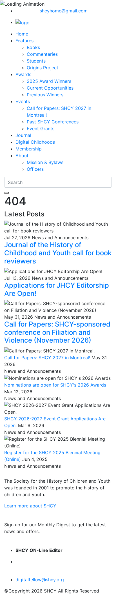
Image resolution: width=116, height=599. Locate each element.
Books (33, 47)
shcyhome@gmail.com (64, 11)
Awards (23, 74)
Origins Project (42, 67)
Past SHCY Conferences (53, 122)
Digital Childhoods (35, 142)
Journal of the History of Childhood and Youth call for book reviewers (57, 253)
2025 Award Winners (49, 81)
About (21, 155)
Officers (35, 169)
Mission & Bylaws (45, 162)
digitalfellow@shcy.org (39, 579)
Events (22, 101)
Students (36, 61)
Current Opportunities (50, 88)
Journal (23, 135)
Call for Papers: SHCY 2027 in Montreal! (47, 357)
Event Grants (40, 128)
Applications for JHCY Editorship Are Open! (56, 289)
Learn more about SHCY (30, 506)
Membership (28, 149)
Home (21, 34)
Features (24, 40)
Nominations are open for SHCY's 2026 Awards (55, 385)
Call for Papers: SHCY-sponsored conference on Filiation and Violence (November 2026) (57, 332)
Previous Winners (45, 94)
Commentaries (42, 54)
